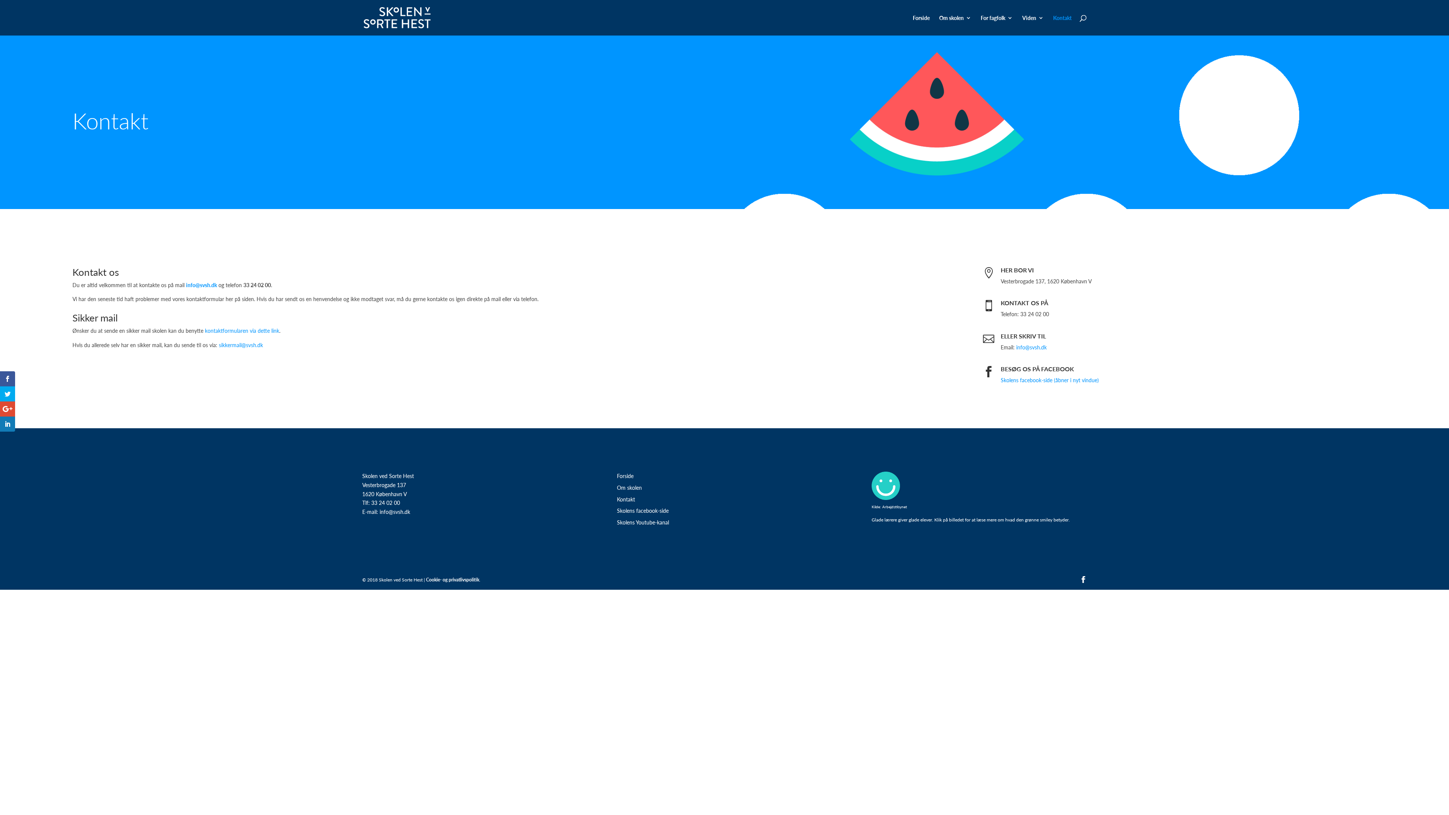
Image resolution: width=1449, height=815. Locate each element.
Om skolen (629, 487)
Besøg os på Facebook (1037, 368)
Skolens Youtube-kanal (643, 522)
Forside (921, 18)
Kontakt (1062, 18)
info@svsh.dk (1031, 347)
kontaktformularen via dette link (242, 330)
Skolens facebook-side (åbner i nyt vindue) (1050, 380)
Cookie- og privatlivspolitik (452, 580)
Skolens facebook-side (643, 510)
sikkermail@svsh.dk (241, 345)
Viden (1029, 18)
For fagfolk (993, 18)
